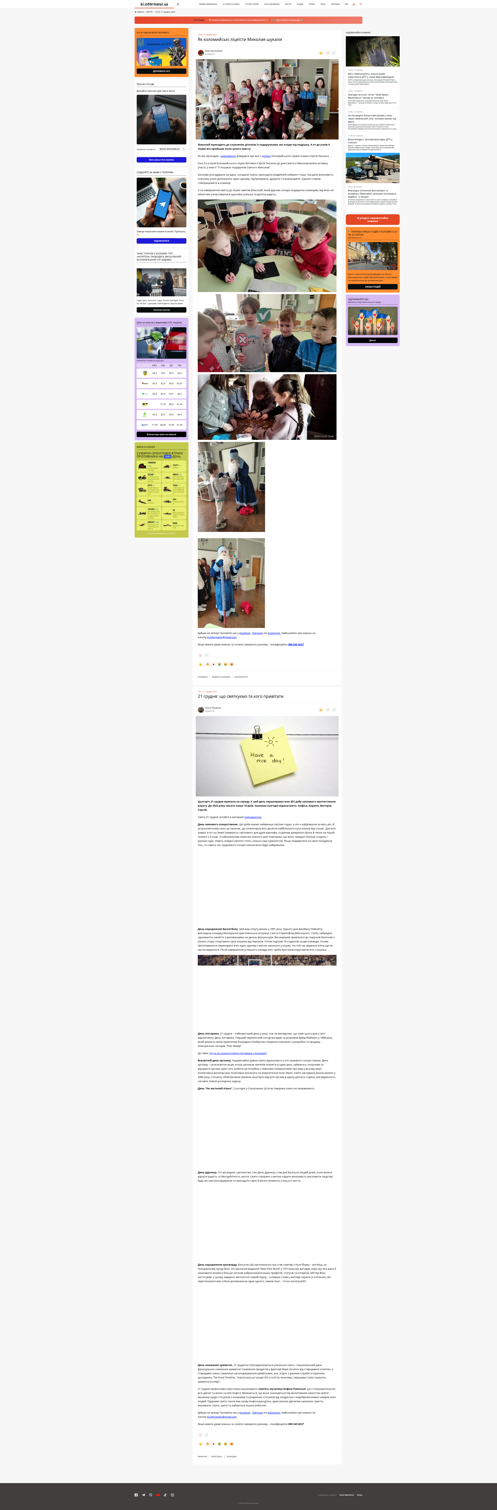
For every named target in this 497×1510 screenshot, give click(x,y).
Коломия (202, 677)
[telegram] (143, 1495)
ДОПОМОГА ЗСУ (161, 71)
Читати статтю (161, 309)
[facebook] (136, 1495)
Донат (372, 340)
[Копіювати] (334, 52)
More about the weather (161, 159)
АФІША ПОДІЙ (373, 286)
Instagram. (274, 633)
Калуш (359, 1495)
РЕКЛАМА (335, 4)
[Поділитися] (327, 52)
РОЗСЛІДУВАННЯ (271, 4)
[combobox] (172, 149)
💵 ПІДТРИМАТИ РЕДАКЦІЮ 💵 (288, 20)
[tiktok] (165, 1495)
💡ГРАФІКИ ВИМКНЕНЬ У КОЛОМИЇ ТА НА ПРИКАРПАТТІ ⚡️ (238, 20)
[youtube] (157, 1495)
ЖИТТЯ (288, 4)
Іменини (202, 1456)
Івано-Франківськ (346, 1495)
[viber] (150, 1495)
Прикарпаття (241, 677)
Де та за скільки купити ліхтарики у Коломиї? (238, 1053)
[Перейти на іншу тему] (353, 4)
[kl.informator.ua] (154, 4)
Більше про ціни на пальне (161, 434)
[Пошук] (360, 4)
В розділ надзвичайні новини (372, 219)
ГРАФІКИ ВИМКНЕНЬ (208, 4)
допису (266, 156)
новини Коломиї (221, 677)
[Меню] (178, 4)
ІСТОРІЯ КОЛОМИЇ (231, 4)
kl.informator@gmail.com (222, 637)
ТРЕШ (323, 4)
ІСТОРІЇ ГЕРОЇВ (252, 4)
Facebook (244, 633)
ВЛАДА (300, 4)
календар (232, 1456)
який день (216, 1456)
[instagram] (172, 1495)
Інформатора (252, 817)
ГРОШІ (312, 4)
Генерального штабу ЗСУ (165, 533)
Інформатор (228, 156)
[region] (161, 156)
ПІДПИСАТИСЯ (161, 241)
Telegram (257, 633)
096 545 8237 (296, 644)
